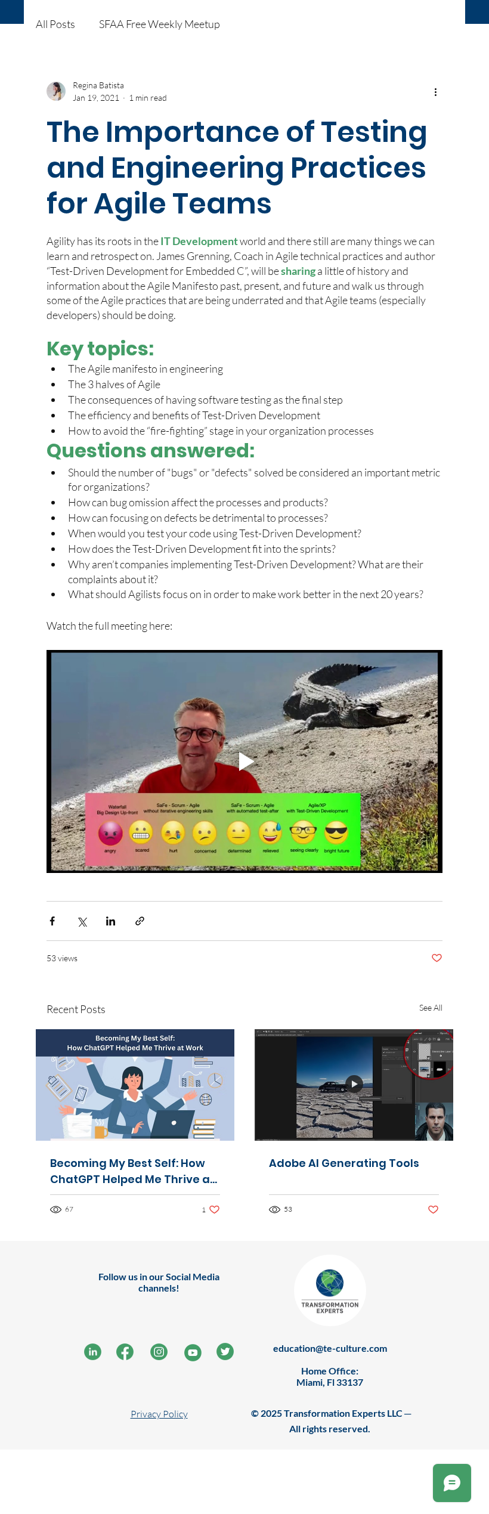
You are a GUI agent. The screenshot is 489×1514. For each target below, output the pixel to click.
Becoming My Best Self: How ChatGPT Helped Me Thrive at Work (132, 1171)
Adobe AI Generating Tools (344, 1163)
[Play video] (244, 761)
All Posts (55, 23)
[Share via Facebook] (52, 921)
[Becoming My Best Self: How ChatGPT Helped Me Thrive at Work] (135, 1085)
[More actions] (435, 91)
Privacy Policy (159, 1414)
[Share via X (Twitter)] (81, 921)
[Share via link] (140, 921)
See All (430, 1007)
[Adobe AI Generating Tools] (354, 1085)
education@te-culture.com (330, 1348)
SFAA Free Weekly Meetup (159, 23)
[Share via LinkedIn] (110, 921)
